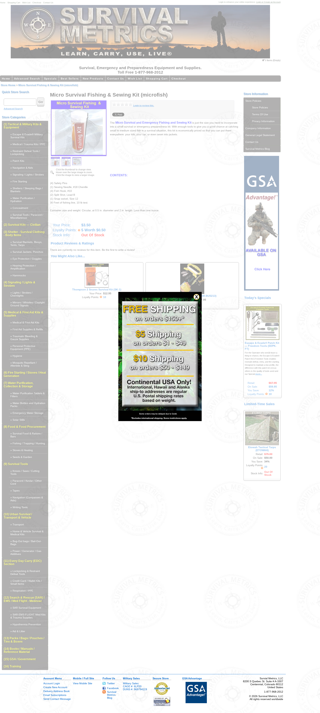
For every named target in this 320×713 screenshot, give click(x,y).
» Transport (17, 524)
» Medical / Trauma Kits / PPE (27, 144)
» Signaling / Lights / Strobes (27, 174)
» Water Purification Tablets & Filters (27, 395)
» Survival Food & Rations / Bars (26, 435)
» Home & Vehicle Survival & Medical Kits (27, 533)
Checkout (36, 2)
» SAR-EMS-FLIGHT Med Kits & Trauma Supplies (28, 616)
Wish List (26, 2)
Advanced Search (27, 78)
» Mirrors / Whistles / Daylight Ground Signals (27, 304)
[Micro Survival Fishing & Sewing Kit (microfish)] (55, 161)
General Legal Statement (260, 135)
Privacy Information (263, 121)
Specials (50, 78)
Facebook (113, 688)
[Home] (140, 57)
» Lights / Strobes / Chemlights (21, 294)
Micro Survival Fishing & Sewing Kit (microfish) (48, 85)
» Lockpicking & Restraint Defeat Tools (25, 572)
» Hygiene (16, 355)
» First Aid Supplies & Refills (26, 329)
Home (2, 2)
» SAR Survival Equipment (25, 607)
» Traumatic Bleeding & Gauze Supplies (24, 338)
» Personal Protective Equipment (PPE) (22, 347)
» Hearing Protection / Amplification (23, 267)
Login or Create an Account (268, 2)
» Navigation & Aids (21, 167)
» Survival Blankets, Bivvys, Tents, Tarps (26, 244)
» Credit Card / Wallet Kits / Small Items (26, 582)
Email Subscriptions (54, 695)
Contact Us (48, 2)
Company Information (258, 128)
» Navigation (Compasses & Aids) (26, 499)
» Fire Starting (18, 181)
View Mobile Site (82, 683)
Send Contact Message (57, 698)
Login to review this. (143, 105)
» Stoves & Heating (21, 450)
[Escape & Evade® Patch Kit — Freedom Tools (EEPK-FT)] (262, 339)
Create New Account (55, 687)
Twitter (111, 683)
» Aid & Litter (17, 631)
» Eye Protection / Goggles (26, 258)
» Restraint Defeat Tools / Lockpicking (25, 152)
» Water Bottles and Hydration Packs (27, 405)
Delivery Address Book (56, 691)
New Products (93, 78)
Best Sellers (70, 78)
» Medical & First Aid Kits (24, 322)
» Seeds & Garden (21, 457)
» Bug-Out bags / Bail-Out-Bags (25, 543)
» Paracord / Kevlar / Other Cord (26, 482)
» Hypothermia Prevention (25, 624)
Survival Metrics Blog (257, 148)
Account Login (51, 683)
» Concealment (19, 207)
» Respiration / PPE (21, 590)
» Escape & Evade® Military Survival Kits (26, 136)
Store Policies (253, 100)
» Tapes (15, 490)
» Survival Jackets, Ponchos (26, 251)
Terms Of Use (260, 114)
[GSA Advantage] (261, 289)
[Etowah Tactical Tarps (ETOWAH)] (262, 444)
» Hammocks (18, 275)
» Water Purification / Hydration (22, 200)
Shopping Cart (13, 2)
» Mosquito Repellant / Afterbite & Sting (23, 364)
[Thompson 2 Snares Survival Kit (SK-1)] (97, 287)
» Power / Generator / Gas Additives (25, 552)
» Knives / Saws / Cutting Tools (24, 472)
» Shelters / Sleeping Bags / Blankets (26, 190)
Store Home (8, 85)
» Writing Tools (19, 507)
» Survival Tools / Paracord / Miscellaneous (26, 216)
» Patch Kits (17, 160)
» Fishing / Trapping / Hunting (27, 443)
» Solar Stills (17, 419)
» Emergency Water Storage (27, 412)
